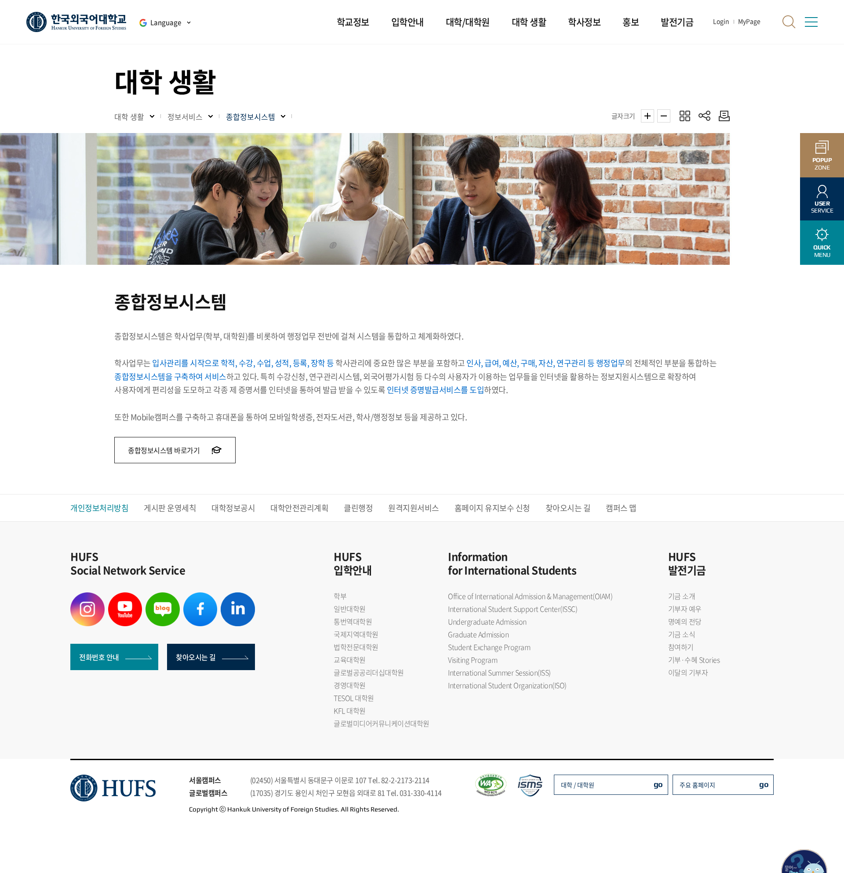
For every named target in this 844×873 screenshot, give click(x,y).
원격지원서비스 (413, 508)
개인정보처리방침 (99, 508)
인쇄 (722, 115)
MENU (822, 251)
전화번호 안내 (99, 657)
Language (165, 22)
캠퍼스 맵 (621, 508)
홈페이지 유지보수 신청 (492, 508)
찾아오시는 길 (568, 508)
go (658, 784)
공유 (704, 115)
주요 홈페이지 (697, 784)
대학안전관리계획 (299, 508)
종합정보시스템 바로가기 (164, 450)
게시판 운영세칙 (170, 508)
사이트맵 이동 (811, 22)
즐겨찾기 (685, 115)
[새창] (87, 597)
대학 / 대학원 (577, 784)
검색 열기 (789, 22)
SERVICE (822, 207)
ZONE (822, 163)
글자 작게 (663, 116)
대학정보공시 (233, 508)
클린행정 (358, 508)
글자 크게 (647, 116)
